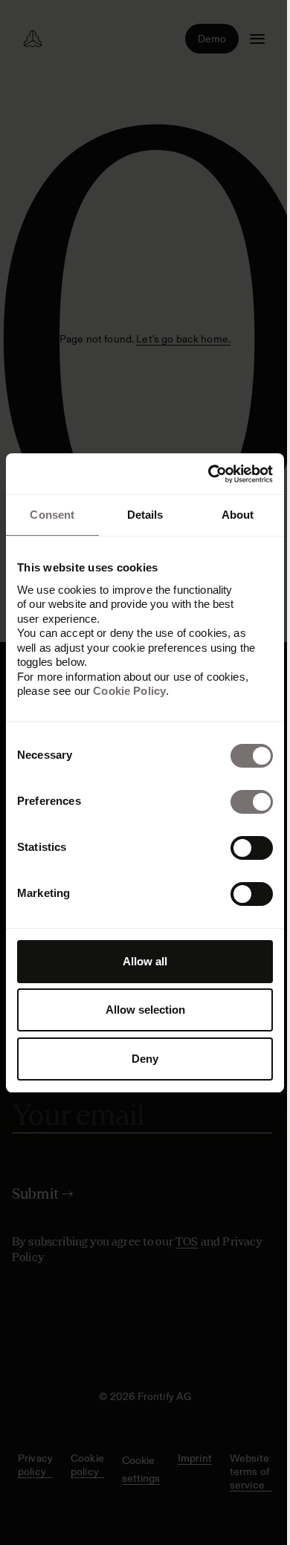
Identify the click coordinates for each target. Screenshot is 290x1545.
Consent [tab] (52, 514)
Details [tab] (145, 514)
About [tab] (238, 514)
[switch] (252, 802)
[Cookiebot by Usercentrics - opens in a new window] (208, 474)
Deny (145, 1058)
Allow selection (145, 1009)
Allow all (145, 961)
